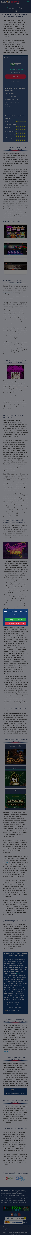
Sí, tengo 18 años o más (15, 620)
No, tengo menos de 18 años (15, 623)
